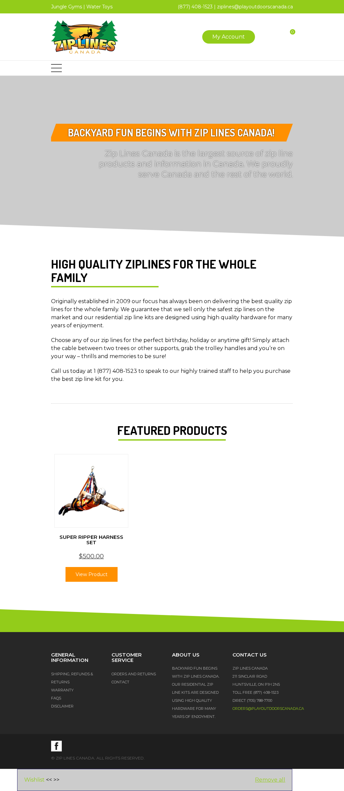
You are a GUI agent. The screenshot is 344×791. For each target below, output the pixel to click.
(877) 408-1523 (195, 7)
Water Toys (99, 7)
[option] (91, 521)
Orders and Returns (134, 674)
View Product (92, 574)
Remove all (270, 780)
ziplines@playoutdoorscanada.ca (255, 7)
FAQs (56, 698)
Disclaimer (62, 706)
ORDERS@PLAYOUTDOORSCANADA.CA (268, 708)
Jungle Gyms (66, 7)
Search (266, 37)
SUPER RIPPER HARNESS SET (91, 540)
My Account (228, 37)
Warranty (62, 690)
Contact (120, 682)
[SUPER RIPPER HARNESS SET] (91, 491)
